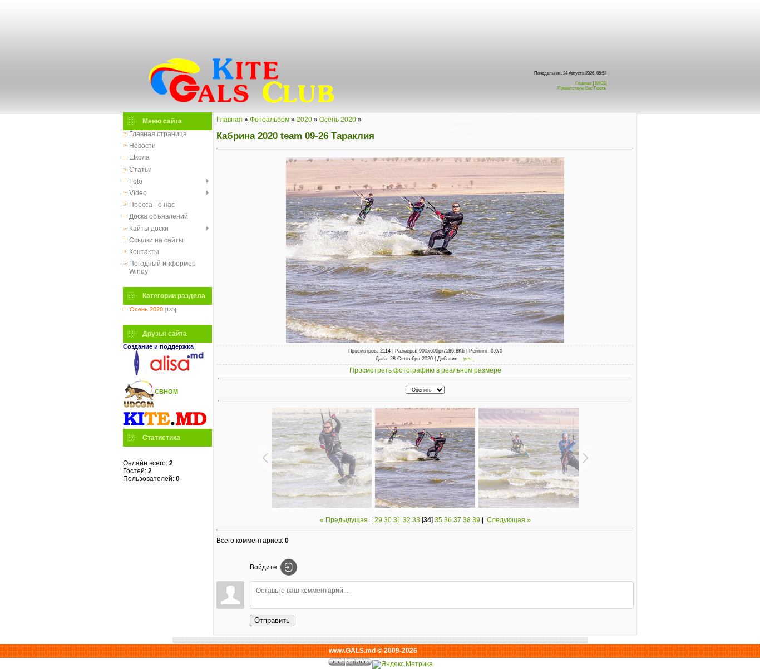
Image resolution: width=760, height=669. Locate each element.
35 (438, 520)
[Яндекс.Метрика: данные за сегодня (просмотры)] (402, 664)
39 (476, 520)
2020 (304, 119)
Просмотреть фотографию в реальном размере (425, 370)
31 (397, 520)
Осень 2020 (146, 309)
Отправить (272, 620)
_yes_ (468, 358)
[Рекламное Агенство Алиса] (164, 373)
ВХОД (581, 86)
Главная (583, 83)
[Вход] (288, 567)
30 (388, 520)
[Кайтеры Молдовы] (164, 425)
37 (457, 520)
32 (407, 520)
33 (416, 520)
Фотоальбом (269, 119)
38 (467, 520)
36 (448, 520)
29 (378, 520)
